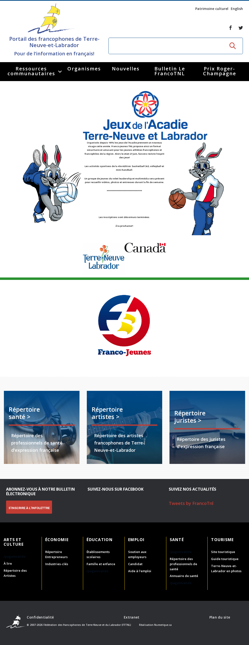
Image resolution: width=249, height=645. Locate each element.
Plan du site (219, 617)
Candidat (135, 564)
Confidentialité (40, 617)
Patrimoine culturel (211, 8)
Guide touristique (225, 559)
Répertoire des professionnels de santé (183, 564)
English (237, 8)
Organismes (84, 68)
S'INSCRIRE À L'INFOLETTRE (29, 508)
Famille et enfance (101, 564)
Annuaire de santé (184, 576)
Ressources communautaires (31, 71)
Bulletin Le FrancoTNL (169, 71)
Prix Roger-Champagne (219, 71)
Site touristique (223, 552)
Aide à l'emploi (139, 571)
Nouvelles (126, 68)
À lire (8, 563)
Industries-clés (56, 564)
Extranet (131, 617)
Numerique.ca (163, 625)
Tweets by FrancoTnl (191, 503)
